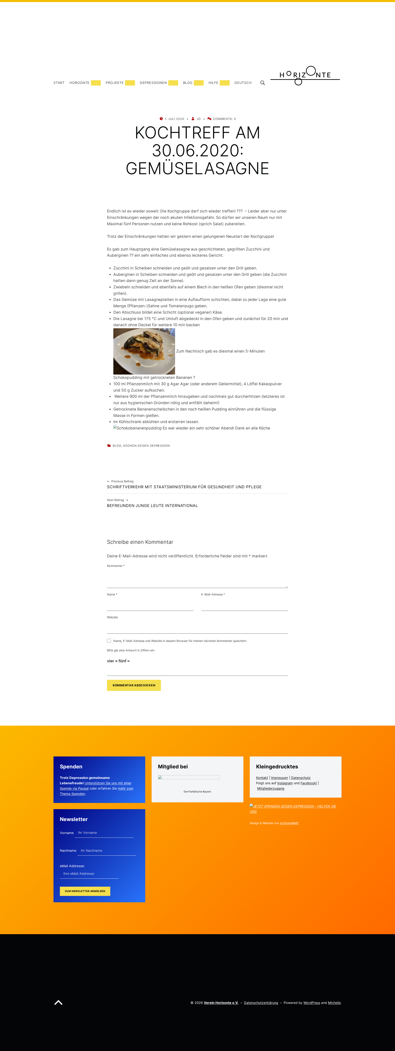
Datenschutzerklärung (261, 1003)
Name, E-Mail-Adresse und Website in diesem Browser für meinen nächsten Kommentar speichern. (180, 641)
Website (112, 617)
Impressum (279, 778)
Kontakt (262, 778)
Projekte (115, 83)
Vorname (67, 833)
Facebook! (309, 783)
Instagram (285, 783)
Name (112, 594)
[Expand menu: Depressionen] (173, 83)
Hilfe (213, 83)
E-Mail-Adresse (213, 594)
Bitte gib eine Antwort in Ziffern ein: (131, 650)
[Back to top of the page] (58, 1006)
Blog (188, 83)
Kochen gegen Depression (146, 445)
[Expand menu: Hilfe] (225, 83)
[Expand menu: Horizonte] (96, 83)
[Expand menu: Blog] (199, 83)
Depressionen (153, 83)
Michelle (334, 1003)
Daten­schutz (301, 778)
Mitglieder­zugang (270, 788)
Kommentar (116, 565)
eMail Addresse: (72, 866)
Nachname (68, 850)
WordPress (311, 1003)
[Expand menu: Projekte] (130, 83)
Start (59, 83)
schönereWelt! (289, 823)
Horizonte (80, 83)
